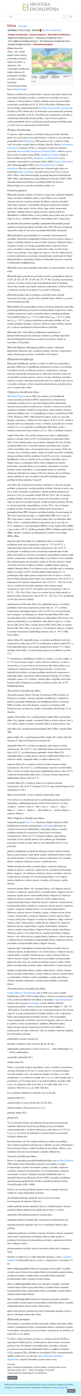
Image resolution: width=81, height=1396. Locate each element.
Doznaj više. (63, 1387)
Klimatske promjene (43, 44)
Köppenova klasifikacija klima (20, 37)
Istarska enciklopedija (51, 30)
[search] (71, 17)
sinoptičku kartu (48, 165)
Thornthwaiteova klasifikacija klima (55, 41)
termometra (67, 145)
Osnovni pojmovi (37, 34)
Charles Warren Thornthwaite (21, 993)
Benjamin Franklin (50, 155)
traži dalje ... (23, 26)
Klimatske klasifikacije (58, 34)
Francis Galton (61, 162)
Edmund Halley (49, 151)
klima (11, 25)
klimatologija (20, 89)
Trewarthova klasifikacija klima (48, 37)
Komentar (12, 1378)
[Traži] (65, 17)
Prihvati (71, 1391)
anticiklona (12, 169)
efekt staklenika (45, 1356)
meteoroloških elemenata (28, 151)
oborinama (34, 1003)
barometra (13, 148)
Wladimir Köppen (16, 396)
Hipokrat (28, 141)
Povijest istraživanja (17, 34)
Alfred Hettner (66, 1161)
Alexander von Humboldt (46, 158)
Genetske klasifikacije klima (19, 44)
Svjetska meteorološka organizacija (55, 108)
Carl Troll (30, 822)
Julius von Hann (25, 172)
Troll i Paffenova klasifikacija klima (22, 41)
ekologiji (48, 826)
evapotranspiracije (62, 1000)
